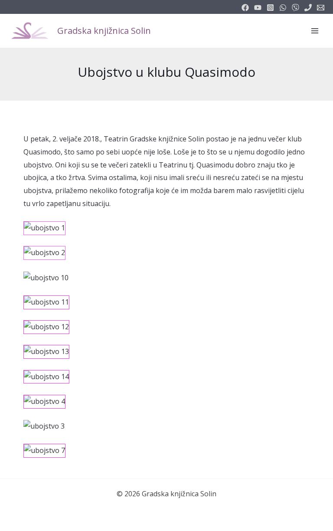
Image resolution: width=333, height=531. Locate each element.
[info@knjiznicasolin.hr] (320, 7)
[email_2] (283, 7)
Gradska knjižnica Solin (104, 30)
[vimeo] (295, 7)
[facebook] (245, 7)
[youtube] (257, 7)
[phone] (308, 7)
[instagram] (270, 7)
